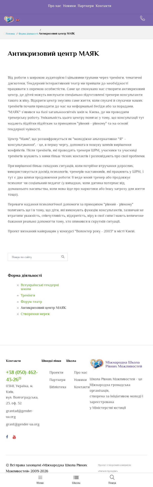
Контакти (103, 6)
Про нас (54, 6)
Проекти (56, 372)
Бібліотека (57, 387)
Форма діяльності (28, 33)
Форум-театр (31, 302)
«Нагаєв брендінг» (108, 471)
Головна (10, 33)
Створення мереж (35, 314)
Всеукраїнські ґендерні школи (40, 287)
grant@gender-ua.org (22, 424)
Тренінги (28, 295)
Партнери (86, 6)
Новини (69, 6)
